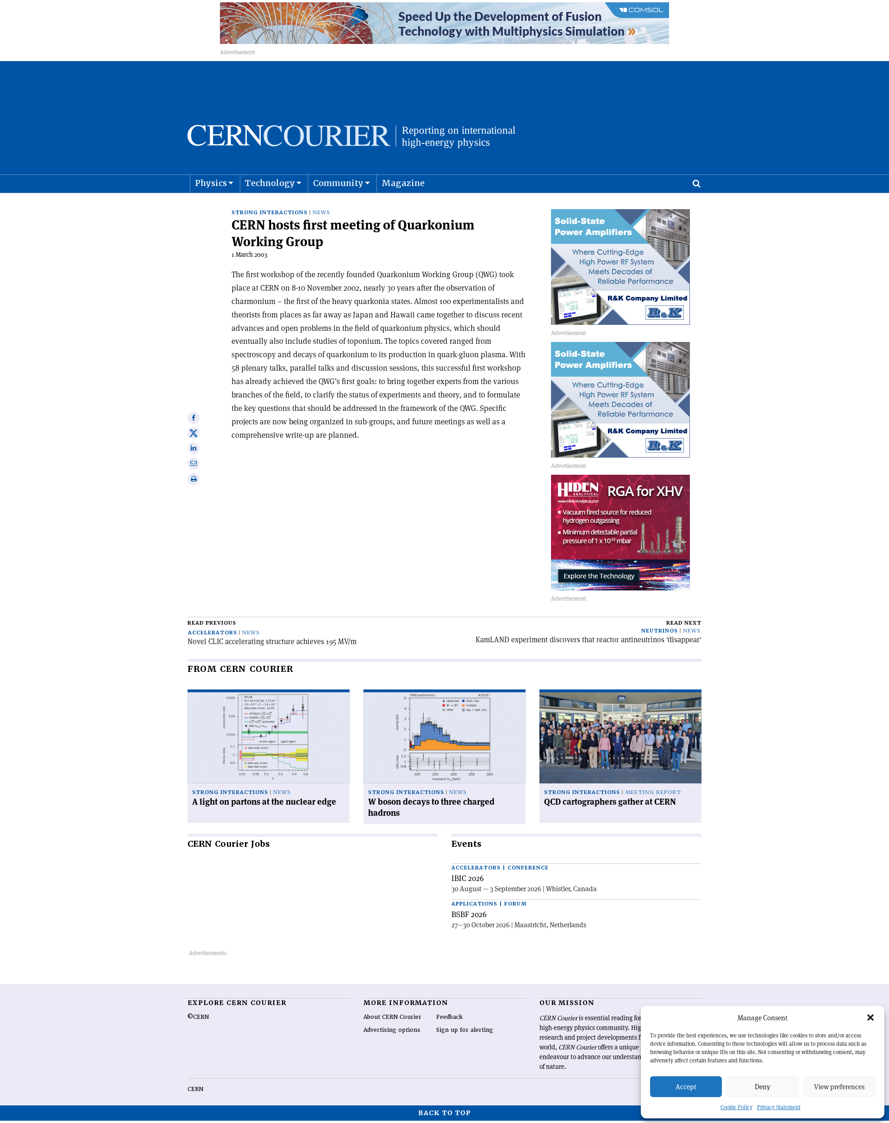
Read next (683, 623)
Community (338, 183)
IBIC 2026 (467, 878)
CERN (195, 1089)
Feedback (449, 1017)
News (321, 213)
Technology (270, 183)
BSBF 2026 (469, 914)
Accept (686, 1086)
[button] (870, 1017)
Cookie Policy (736, 1107)
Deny (762, 1086)
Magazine (403, 183)
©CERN (198, 1017)
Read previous (212, 623)
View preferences (839, 1086)
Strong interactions (269, 213)
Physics (211, 183)
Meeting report (653, 792)
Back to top (444, 1113)
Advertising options (391, 1030)
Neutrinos (659, 630)
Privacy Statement (779, 1107)
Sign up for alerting (464, 1030)
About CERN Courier (392, 1017)
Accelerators (212, 632)
